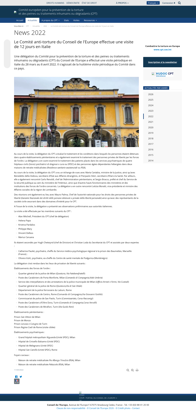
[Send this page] (7, 65)
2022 (150, 116)
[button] (98, 398)
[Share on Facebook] (7, 54)
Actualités (32, 20)
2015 (150, 154)
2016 (150, 149)
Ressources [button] (89, 20)
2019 (150, 132)
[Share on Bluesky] (7, 43)
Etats (66, 20)
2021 (150, 121)
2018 (150, 138)
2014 (150, 160)
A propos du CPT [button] (50, 20)
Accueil (19, 20)
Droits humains (55, 2)
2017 (150, 143)
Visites (76, 20)
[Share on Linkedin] (7, 59)
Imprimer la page (137, 369)
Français (152, 2)
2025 (150, 99)
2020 (150, 127)
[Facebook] (16, 377)
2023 (150, 110)
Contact (136, 408)
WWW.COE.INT (21, 3)
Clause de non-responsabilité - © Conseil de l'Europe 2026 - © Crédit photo (94, 408)
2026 (150, 94)
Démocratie (72, 2)
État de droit (89, 2)
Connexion (167, 2)
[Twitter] (21, 377)
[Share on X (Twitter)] (7, 48)
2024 (150, 105)
